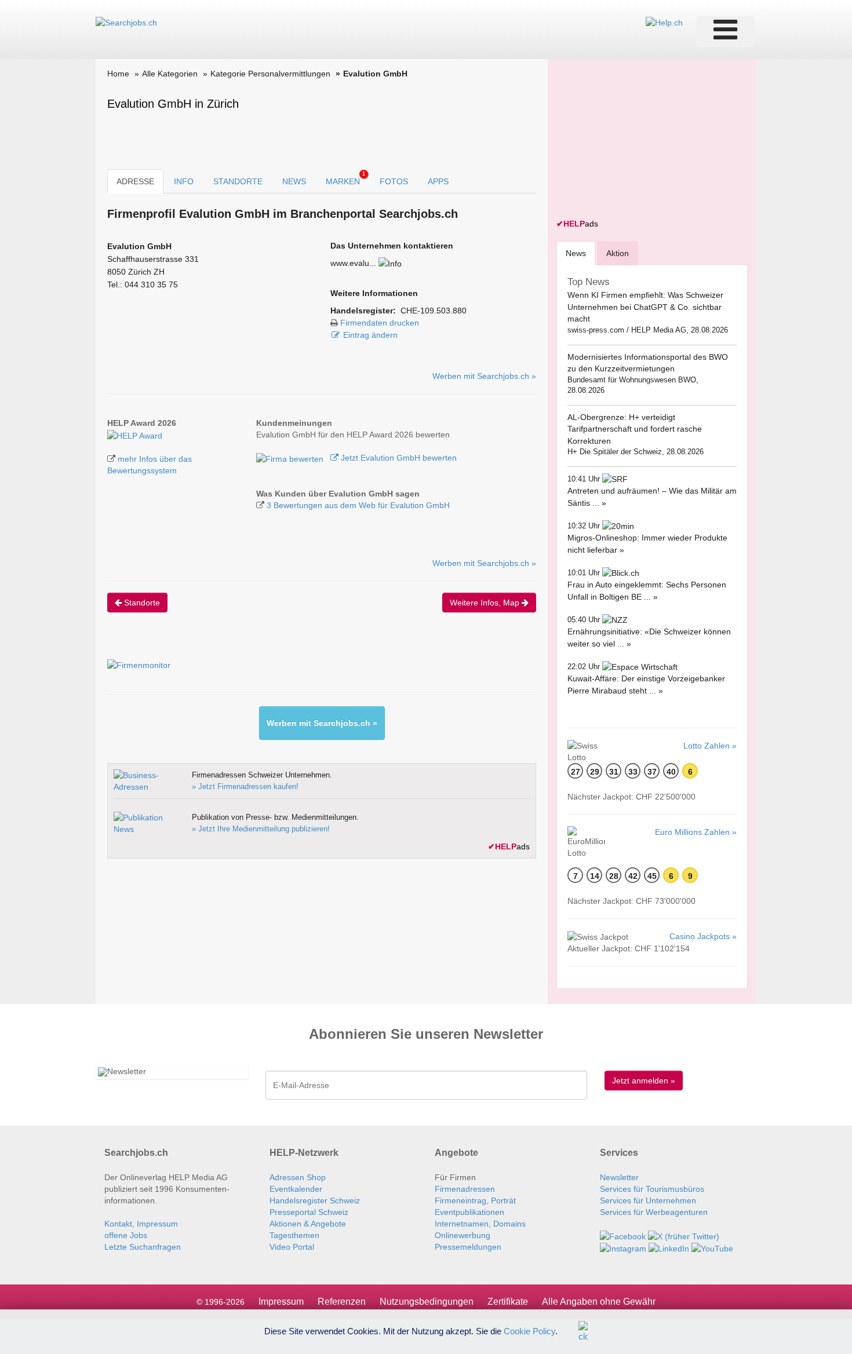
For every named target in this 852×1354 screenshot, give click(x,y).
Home (118, 73)
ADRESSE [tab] (135, 181)
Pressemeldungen (468, 1246)
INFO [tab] (184, 181)
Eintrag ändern (370, 335)
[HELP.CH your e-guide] (664, 22)
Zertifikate (507, 1301)
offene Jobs (125, 1235)
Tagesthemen (294, 1235)
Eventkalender (296, 1189)
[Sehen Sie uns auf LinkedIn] (669, 1248)
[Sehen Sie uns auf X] (683, 1235)
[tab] (575, 253)
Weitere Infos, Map (486, 602)
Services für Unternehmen (648, 1200)
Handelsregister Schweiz (315, 1200)
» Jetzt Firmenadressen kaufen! (245, 786)
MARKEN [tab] (345, 178)
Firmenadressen (465, 1189)
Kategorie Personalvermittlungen (270, 73)
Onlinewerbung (462, 1235)
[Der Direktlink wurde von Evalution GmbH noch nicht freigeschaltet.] (390, 263)
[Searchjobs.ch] (126, 22)
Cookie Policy (529, 1330)
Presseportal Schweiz (309, 1212)
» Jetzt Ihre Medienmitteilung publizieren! (261, 828)
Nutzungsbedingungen (427, 1301)
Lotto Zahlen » (710, 745)
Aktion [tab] (617, 253)
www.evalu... (353, 263)
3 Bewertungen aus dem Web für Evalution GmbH (358, 505)
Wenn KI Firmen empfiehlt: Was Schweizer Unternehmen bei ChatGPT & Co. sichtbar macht (645, 306)
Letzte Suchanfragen (142, 1246)
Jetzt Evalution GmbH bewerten (397, 457)
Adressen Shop (298, 1177)
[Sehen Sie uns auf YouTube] (712, 1248)
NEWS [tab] (294, 181)
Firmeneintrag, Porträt (475, 1200)
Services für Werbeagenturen (654, 1212)
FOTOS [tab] (394, 181)
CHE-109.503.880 (433, 310)
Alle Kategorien (170, 73)
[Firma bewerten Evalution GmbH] (291, 457)
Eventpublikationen (469, 1212)
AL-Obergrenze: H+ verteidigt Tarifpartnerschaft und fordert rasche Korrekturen (634, 429)
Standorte (141, 602)
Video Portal (292, 1246)
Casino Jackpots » (703, 936)
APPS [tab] (438, 181)
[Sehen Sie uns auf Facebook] (623, 1235)
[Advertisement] (643, 140)
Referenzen (342, 1301)
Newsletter (619, 1177)
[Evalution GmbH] (134, 434)
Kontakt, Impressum (141, 1223)
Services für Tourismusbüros (652, 1189)
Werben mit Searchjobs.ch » (484, 376)
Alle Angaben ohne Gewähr (599, 1301)
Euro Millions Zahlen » (696, 832)
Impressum (281, 1301)
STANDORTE (238, 181)
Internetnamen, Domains (480, 1223)
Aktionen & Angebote (308, 1223)
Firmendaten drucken (379, 322)
